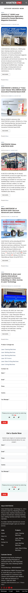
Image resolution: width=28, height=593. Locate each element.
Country (3, 392)
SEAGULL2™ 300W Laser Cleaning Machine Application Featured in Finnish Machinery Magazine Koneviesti (12, 17)
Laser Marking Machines (8, 355)
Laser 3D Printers (6, 358)
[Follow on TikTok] (6, 588)
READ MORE (5, 74)
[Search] (26, 2)
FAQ (2, 545)
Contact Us (4, 542)
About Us (4, 536)
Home (3, 533)
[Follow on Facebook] (1, 588)
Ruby (18, 24)
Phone (2, 386)
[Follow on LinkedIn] (9, 588)
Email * (3, 379)
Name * (3, 373)
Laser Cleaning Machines (8, 349)
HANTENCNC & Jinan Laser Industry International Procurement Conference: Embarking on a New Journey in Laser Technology (12, 278)
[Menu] (2, 3)
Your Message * (5, 399)
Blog (2, 539)
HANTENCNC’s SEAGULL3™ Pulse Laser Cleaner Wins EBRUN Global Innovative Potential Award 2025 (13, 90)
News (2, 12)
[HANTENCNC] (14, 2)
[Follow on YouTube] (11, 588)
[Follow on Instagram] (4, 588)
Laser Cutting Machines (8, 364)
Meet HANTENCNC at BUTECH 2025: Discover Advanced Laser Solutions (11, 210)
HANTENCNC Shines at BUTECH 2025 (8, 145)
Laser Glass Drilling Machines (10, 361)
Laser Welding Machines (8, 352)
